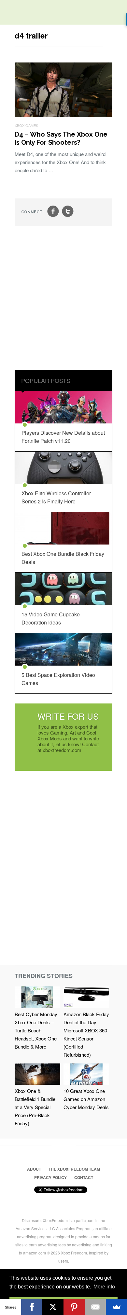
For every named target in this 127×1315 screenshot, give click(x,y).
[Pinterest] (74, 1307)
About (34, 1169)
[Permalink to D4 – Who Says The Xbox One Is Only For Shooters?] (63, 115)
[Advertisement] (63, 299)
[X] (53, 1307)
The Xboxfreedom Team (74, 1169)
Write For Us (68, 716)
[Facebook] (31, 1307)
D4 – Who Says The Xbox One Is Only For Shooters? (61, 138)
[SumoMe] (116, 1307)
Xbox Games (26, 125)
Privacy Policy (50, 1177)
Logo (9, 12)
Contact (83, 1177)
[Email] (95, 1307)
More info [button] (104, 1286)
